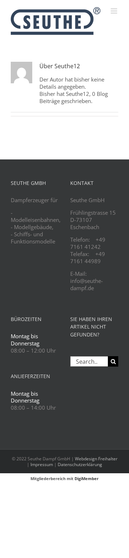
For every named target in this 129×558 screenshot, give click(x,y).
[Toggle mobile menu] (114, 11)
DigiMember (87, 478)
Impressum (41, 464)
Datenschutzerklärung (80, 464)
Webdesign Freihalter (96, 459)
